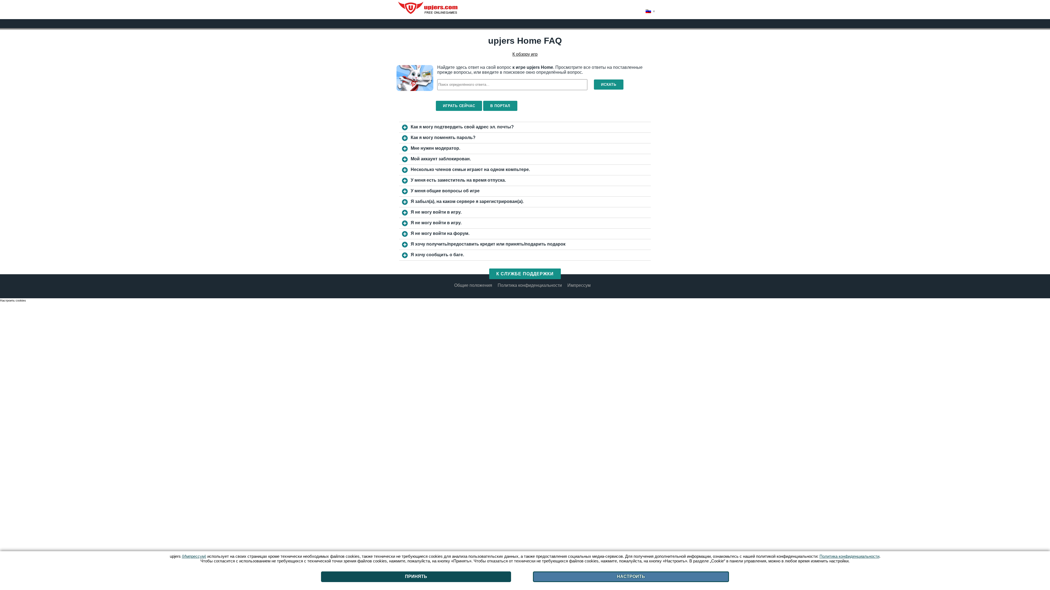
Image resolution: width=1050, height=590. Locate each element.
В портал (500, 106)
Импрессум (579, 285)
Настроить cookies (13, 300)
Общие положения (473, 285)
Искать (608, 84)
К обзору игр (525, 54)
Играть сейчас (459, 106)
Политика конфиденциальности (530, 285)
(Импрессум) (194, 556)
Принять (416, 576)
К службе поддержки (524, 274)
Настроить (631, 576)
